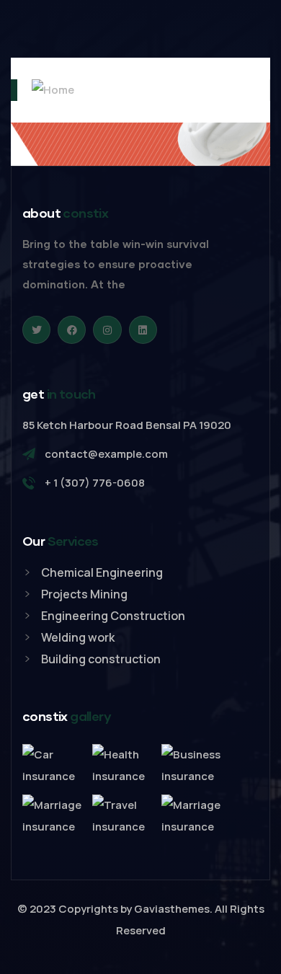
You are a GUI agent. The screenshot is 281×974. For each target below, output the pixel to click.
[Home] (42, 90)
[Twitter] (36, 330)
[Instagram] (107, 330)
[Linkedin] (143, 330)
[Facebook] (72, 330)
